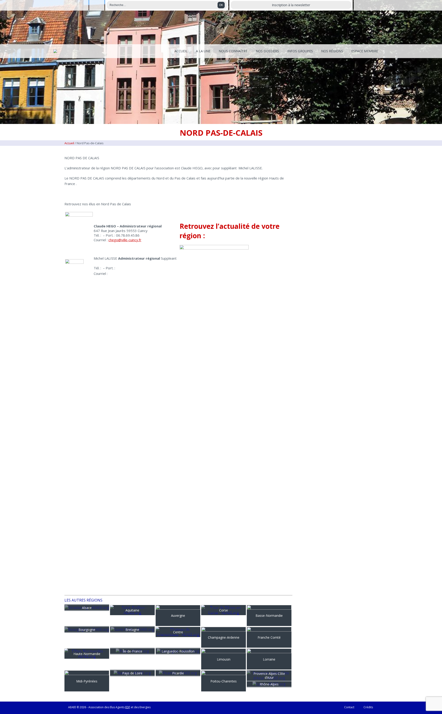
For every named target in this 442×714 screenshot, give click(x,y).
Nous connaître (233, 51)
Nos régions (332, 51)
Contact (349, 707)
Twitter (96, 5)
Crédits (368, 707)
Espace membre (364, 51)
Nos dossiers (267, 51)
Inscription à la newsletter (291, 5)
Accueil (181, 51)
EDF (127, 707)
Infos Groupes (300, 51)
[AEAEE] (55, 51)
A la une (203, 51)
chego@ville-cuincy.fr (124, 240)
